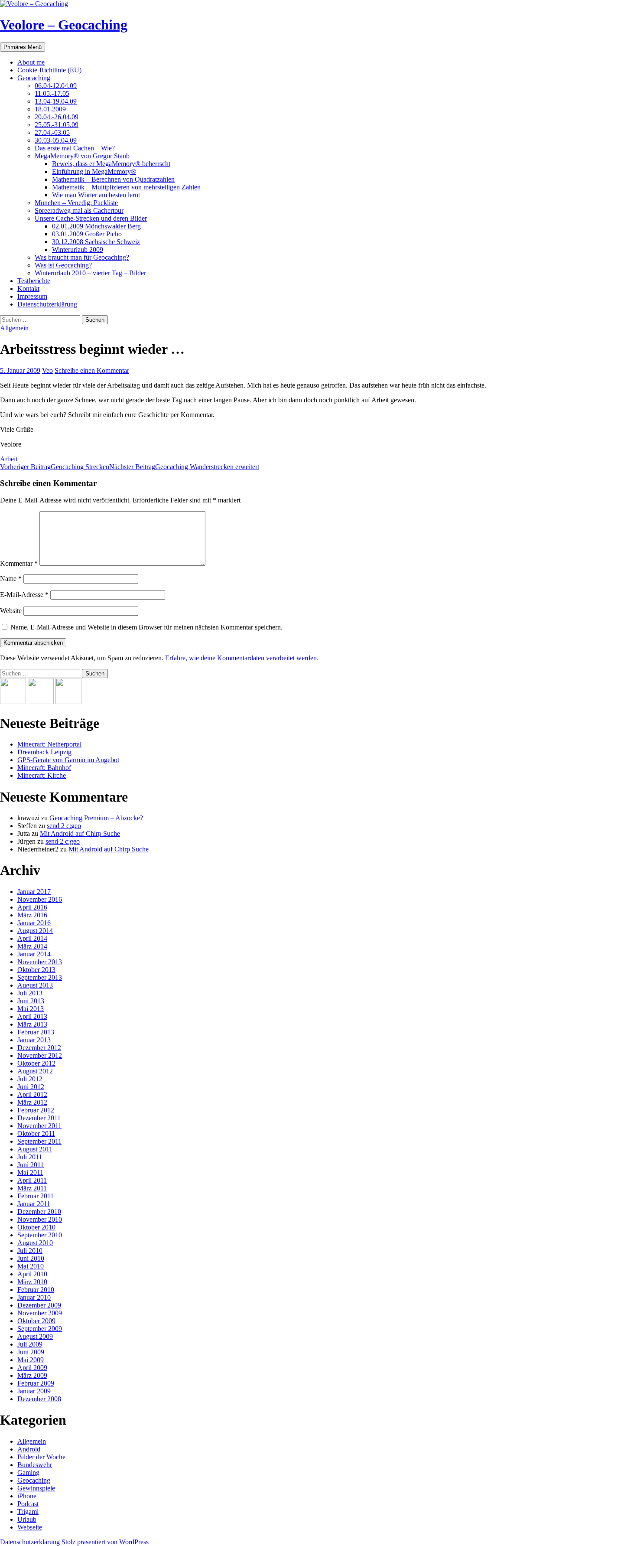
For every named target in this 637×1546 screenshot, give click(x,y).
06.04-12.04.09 (56, 85)
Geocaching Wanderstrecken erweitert (184, 466)
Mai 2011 (30, 1172)
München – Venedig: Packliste (76, 202)
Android (28, 1449)
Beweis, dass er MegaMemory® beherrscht (111, 163)
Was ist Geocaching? (63, 265)
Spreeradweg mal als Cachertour (79, 210)
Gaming (28, 1472)
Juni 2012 (30, 1086)
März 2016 (32, 915)
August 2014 (35, 930)
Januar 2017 (34, 891)
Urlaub (26, 1519)
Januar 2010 (34, 1297)
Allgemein (14, 328)
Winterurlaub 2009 (77, 249)
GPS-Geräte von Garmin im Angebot (68, 759)
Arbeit (8, 459)
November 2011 (39, 1125)
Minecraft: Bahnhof (44, 767)
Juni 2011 (30, 1164)
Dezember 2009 (39, 1305)
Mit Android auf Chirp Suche (80, 833)
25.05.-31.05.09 (56, 124)
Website (11, 610)
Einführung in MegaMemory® (94, 171)
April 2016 (32, 907)
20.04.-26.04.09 (56, 117)
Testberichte (33, 280)
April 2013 (32, 1016)
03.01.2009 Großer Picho (87, 234)
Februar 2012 (35, 1110)
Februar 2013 (35, 1032)
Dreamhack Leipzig (44, 752)
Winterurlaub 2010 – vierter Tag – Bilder (90, 273)
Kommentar (19, 563)
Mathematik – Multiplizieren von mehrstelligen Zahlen (126, 187)
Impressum (32, 296)
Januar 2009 (34, 1391)
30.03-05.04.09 (56, 140)
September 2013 (39, 977)
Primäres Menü (22, 47)
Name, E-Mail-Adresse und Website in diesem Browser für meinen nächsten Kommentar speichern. (146, 627)
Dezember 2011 (39, 1118)
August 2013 (35, 985)
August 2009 (35, 1336)
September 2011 (39, 1141)
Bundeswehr (34, 1464)
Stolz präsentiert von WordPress (105, 1542)
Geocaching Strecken (54, 466)
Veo (47, 370)
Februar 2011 (35, 1196)
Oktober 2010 (36, 1227)
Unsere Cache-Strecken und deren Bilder (91, 218)
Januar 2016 (34, 922)
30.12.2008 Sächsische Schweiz (96, 241)
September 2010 (39, 1235)
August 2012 (35, 1071)
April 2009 (32, 1367)
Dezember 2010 (39, 1211)
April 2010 (32, 1274)
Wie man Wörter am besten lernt (96, 195)
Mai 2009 (30, 1359)
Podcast (28, 1503)
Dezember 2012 (39, 1047)
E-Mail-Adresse (24, 594)
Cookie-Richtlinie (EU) (49, 70)
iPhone (26, 1496)
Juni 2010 (30, 1258)
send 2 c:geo (64, 825)
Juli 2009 (29, 1344)
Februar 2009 (35, 1383)
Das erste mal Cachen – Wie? (75, 148)
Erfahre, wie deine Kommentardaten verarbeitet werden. (241, 658)
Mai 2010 (30, 1266)
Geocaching (33, 78)
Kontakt (28, 288)
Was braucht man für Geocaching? (82, 257)
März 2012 (32, 1102)
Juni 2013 (30, 1001)
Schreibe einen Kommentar (92, 370)
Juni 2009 (30, 1352)
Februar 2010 (35, 1289)
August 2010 (35, 1242)
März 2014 (32, 946)
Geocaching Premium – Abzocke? (96, 818)
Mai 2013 (30, 1008)
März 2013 (32, 1024)
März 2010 (32, 1281)
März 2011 (32, 1188)
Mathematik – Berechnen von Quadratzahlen (113, 179)
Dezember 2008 (39, 1398)
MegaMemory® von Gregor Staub (82, 156)
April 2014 (32, 938)
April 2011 (32, 1180)
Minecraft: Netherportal (49, 744)
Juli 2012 (29, 1079)
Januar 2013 (34, 1040)
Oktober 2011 (36, 1133)
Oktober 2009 (36, 1320)
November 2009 (39, 1313)
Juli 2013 (29, 993)
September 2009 (39, 1328)
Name (11, 578)
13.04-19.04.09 (56, 101)
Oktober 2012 (36, 1063)
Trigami (28, 1511)
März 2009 (32, 1375)
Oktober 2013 (36, 969)
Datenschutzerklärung (47, 304)
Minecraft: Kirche (41, 775)
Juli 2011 (29, 1157)
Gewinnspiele (36, 1488)
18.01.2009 (50, 109)
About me (31, 62)
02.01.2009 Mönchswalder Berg (96, 226)
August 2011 (34, 1149)
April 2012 (32, 1094)
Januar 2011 (33, 1203)
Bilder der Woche (41, 1457)
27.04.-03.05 (52, 132)
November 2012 (39, 1055)
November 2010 (39, 1219)
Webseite (29, 1527)
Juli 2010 (29, 1250)
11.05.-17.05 (52, 93)
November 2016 (39, 899)
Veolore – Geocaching (63, 25)
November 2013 (39, 961)
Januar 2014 (34, 954)
